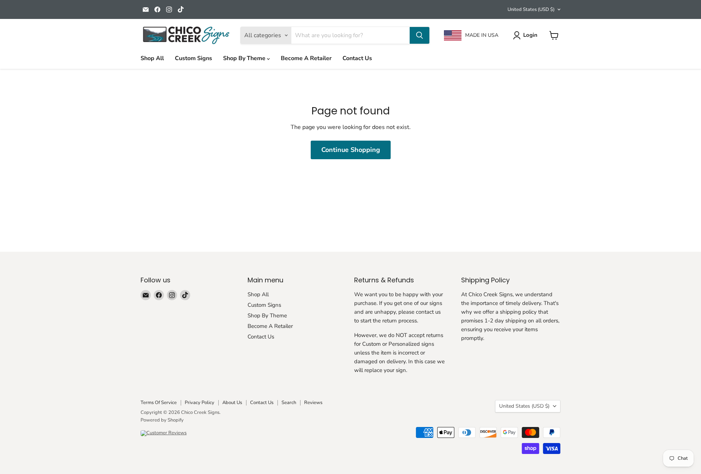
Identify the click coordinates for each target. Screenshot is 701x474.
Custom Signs (193, 58)
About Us (232, 402)
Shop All (152, 58)
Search (288, 402)
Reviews (313, 402)
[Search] (419, 35)
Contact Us (357, 58)
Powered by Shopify (162, 420)
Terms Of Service (159, 402)
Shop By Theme (245, 58)
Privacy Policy (199, 402)
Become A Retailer (306, 58)
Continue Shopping (350, 149)
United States (531, 9)
